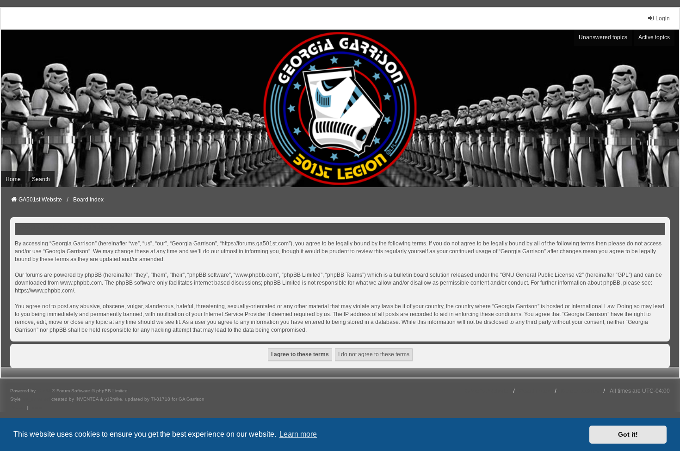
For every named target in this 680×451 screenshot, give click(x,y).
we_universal (36, 399)
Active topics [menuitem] (654, 37)
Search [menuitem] (41, 179)
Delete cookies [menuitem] (580, 391)
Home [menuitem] (13, 179)
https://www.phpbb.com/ (44, 290)
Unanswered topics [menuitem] (603, 37)
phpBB (44, 390)
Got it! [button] (628, 434)
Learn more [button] (298, 434)
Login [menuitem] (662, 18)
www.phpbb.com (81, 283)
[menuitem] (17, 407)
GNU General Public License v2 (542, 275)
